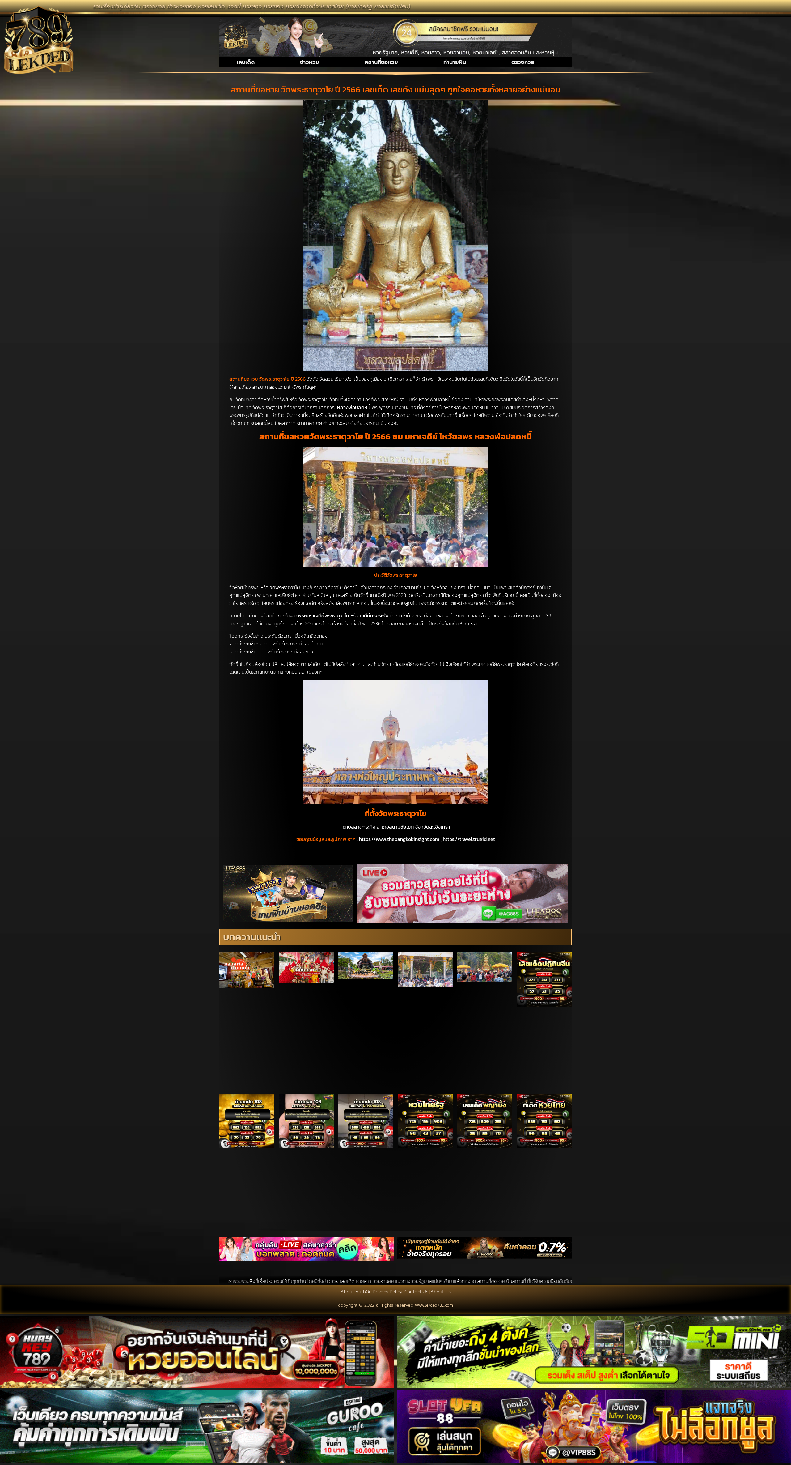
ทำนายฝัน (454, 62)
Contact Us (416, 1291)
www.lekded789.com (434, 1305)
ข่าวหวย (309, 62)
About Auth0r (355, 1291)
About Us (440, 1291)
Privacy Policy (387, 1291)
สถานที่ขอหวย (381, 62)
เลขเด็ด (246, 62)
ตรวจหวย (523, 62)
